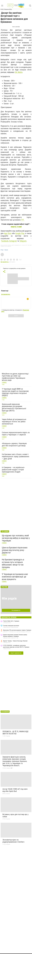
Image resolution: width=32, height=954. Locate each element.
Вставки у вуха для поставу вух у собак (15, 815)
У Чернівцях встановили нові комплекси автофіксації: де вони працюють (15, 576)
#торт (2, 250)
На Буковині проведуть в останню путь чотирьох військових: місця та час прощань (13, 563)
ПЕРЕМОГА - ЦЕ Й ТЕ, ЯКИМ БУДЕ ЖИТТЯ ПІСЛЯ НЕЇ (15, 732)
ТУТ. (22, 220)
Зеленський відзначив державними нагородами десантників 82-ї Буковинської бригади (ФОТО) (14, 407)
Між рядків (9, 598)
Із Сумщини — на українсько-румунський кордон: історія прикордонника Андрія (13, 469)
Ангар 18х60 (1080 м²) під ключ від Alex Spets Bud (15, 790)
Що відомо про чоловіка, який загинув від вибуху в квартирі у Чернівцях (16, 538)
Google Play (19, 233)
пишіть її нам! (16, 227)
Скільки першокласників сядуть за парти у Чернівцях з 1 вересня (16, 433)
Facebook (4, 241)
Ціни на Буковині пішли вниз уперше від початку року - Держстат (14, 550)
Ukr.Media (18, 72)
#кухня (6, 250)
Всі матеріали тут (16, 610)
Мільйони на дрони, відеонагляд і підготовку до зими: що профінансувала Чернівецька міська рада (15, 377)
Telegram (22, 241)
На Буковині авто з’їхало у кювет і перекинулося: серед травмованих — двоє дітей (15, 456)
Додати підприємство (16, 653)
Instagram (13, 241)
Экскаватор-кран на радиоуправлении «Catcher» (13, 841)
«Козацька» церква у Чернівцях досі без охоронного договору (14, 444)
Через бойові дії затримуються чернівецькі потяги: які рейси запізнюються (14, 421)
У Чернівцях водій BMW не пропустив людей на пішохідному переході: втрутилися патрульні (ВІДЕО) (15, 392)
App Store (7, 233)
